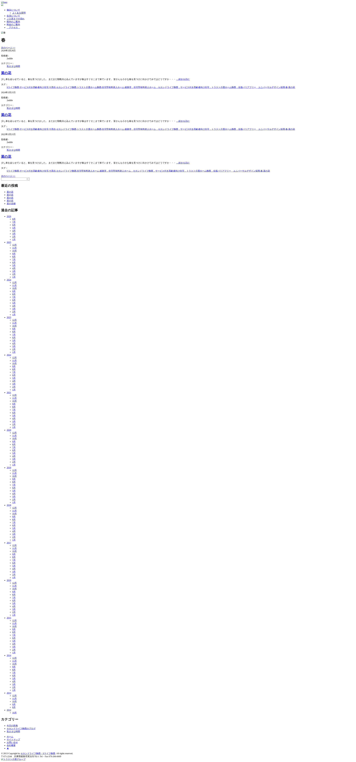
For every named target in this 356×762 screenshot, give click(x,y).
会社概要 (11, 745)
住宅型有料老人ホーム (113, 87)
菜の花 (6, 73)
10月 (14, 251)
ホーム (10, 736)
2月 (14, 236)
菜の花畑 (11, 203)
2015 (9, 618)
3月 (14, 233)
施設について (13, 10)
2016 (9, 580)
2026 (9, 216)
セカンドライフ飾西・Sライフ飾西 (38, 753)
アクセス (13, 27)
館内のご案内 (13, 21)
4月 (14, 231)
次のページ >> (8, 47)
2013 (9, 693)
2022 (9, 355)
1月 (14, 239)
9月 (14, 253)
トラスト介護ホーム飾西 (89, 87)
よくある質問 (19, 13)
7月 (14, 222)
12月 (14, 245)
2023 (9, 317)
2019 (9, 467)
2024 (9, 280)
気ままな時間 (13, 66)
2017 (9, 543)
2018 (9, 505)
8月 (14, 219)
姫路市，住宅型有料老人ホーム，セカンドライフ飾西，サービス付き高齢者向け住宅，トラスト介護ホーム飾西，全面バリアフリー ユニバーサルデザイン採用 (205, 87)
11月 (14, 248)
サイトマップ (13, 739)
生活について (13, 16)
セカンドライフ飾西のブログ (21, 728)
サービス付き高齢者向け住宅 (34, 87)
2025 (9, 242)
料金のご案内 (13, 24)
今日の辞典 (12, 725)
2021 (9, 392)
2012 (9, 710)
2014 (9, 655)
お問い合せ (12, 742)
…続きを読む (183, 79)
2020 (9, 430)
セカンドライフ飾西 (66, 87)
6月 (14, 225)
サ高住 (52, 87)
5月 (14, 228)
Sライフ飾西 (13, 87)
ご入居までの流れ (15, 19)
